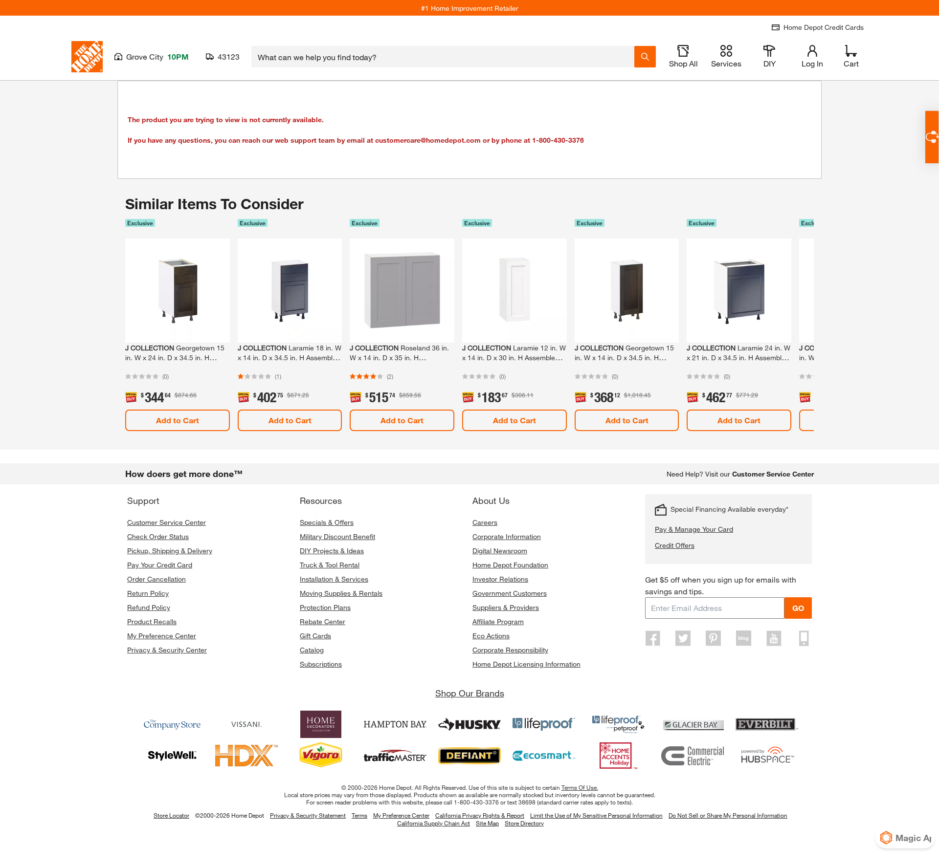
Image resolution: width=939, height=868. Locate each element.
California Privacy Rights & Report (479, 815)
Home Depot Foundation (510, 565)
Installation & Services (334, 579)
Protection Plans (325, 607)
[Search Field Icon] (645, 56)
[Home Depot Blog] (743, 638)
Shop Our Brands (469, 693)
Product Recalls (152, 621)
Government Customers (509, 593)
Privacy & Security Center (167, 650)
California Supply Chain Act (433, 823)
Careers (484, 522)
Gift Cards (315, 635)
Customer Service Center (166, 522)
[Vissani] (246, 724)
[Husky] (469, 724)
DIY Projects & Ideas (332, 550)
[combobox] (443, 56)
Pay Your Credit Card (159, 565)
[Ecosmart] (544, 755)
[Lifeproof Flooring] (544, 724)
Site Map (487, 823)
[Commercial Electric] (692, 755)
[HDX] (246, 755)
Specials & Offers (327, 522)
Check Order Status (158, 536)
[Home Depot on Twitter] (683, 638)
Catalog (312, 650)
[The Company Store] (172, 724)
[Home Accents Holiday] (618, 755)
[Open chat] (932, 137)
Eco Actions (491, 635)
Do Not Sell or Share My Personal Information (728, 815)
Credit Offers (674, 545)
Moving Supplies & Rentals (341, 593)
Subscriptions (321, 664)
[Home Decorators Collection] (321, 724)
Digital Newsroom (499, 550)
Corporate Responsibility (510, 650)
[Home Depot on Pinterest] (713, 638)
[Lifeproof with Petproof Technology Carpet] (618, 724)
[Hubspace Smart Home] (767, 755)
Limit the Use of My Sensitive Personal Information (596, 815)
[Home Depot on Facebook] (653, 638)
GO (798, 607)
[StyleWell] (172, 755)
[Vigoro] (321, 755)
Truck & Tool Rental (329, 565)
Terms (359, 815)
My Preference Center (161, 635)
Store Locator (171, 815)
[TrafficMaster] (395, 755)
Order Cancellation (156, 579)
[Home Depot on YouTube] (774, 638)
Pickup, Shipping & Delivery (169, 550)
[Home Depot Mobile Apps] (804, 638)
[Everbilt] (767, 724)
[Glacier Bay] (692, 724)
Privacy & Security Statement (308, 815)
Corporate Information (506, 536)
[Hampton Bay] (395, 724)
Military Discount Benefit (337, 536)
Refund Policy (148, 607)
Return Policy (148, 593)
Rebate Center (322, 621)
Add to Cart (177, 420)
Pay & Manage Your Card (694, 529)
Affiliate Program (498, 621)
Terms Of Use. (579, 787)
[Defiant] (469, 755)
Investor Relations (500, 579)
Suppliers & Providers (505, 607)
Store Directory (524, 823)
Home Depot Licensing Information (526, 664)
